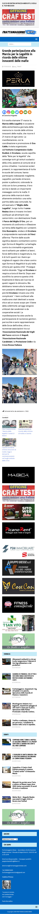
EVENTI (6, 735)
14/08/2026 (17, 714)
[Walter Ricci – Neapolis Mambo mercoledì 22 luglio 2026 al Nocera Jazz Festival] (6, 799)
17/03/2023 (7, 66)
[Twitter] (17, 112)
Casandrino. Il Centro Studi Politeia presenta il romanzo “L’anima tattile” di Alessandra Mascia (23, 770)
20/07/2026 (17, 791)
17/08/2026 (17, 697)
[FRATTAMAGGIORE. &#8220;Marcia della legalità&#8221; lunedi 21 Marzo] (9, 424)
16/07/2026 (17, 803)
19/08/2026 (17, 682)
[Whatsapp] (13, 112)
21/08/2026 (17, 668)
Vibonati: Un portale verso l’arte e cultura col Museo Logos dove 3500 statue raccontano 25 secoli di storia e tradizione (24, 785)
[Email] (25, 112)
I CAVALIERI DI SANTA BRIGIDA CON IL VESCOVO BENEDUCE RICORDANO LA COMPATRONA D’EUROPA (24, 757)
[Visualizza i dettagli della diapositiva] (18, 17)
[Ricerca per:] (19, 44)
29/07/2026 (17, 761)
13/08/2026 (17, 727)
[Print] (21, 112)
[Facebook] (4, 112)
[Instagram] (8, 112)
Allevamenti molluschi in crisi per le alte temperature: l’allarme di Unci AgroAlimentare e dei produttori (24, 662)
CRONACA (7, 654)
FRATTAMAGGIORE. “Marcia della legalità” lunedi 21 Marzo (9, 432)
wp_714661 (17, 66)
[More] (30, 112)
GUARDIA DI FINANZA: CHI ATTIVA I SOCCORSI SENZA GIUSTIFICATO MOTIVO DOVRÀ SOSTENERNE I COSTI (24, 677)
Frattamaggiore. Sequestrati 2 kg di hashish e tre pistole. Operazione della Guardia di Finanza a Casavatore (24, 692)
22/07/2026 (17, 776)
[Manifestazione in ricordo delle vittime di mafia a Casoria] (25, 424)
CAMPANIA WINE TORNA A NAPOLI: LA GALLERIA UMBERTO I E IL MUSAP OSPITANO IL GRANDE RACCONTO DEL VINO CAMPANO (24, 743)
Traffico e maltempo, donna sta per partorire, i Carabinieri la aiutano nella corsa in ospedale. (24, 722)
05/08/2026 (17, 748)
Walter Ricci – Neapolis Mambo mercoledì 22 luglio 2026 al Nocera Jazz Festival (23, 799)
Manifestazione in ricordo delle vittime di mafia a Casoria (25, 431)
